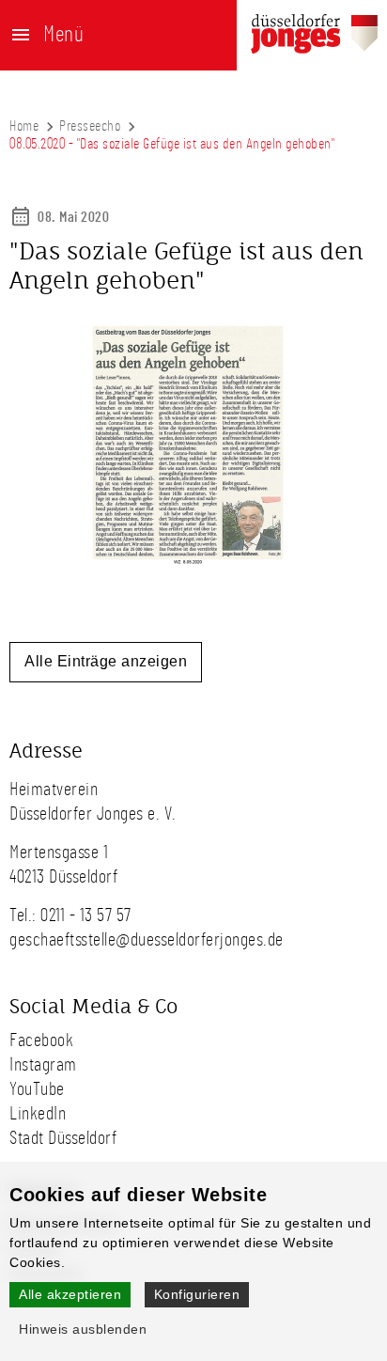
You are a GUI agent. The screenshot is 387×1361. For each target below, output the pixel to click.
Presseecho (89, 125)
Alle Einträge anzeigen (105, 661)
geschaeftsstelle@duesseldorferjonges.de (146, 940)
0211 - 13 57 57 (86, 915)
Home (24, 125)
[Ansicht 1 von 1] (187, 564)
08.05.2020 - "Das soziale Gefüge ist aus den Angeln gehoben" (171, 143)
